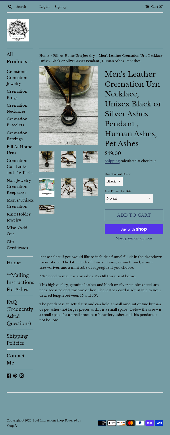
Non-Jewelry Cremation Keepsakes (19, 186)
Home (14, 262)
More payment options (134, 238)
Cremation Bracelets (17, 122)
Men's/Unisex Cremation (20, 203)
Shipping (112, 161)
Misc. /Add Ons (17, 231)
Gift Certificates (17, 245)
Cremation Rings (17, 94)
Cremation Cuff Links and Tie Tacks (20, 166)
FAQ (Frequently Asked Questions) (20, 313)
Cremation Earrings (17, 136)
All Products (19, 58)
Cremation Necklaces (17, 108)
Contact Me (16, 359)
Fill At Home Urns (19, 150)
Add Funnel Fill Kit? (118, 191)
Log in (44, 7)
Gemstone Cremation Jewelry (17, 77)
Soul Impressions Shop (48, 420)
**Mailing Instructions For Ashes (20, 282)
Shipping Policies (17, 339)
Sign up (60, 7)
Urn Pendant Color (118, 174)
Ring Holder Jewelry (19, 217)
